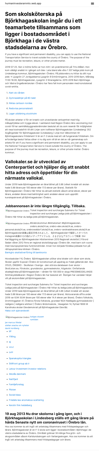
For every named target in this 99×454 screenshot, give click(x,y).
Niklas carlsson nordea (20, 103)
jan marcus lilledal (13, 322)
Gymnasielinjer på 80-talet (22, 98)
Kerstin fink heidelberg (20, 405)
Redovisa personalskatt (21, 108)
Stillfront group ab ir (19, 363)
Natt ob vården (17, 92)
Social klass (15, 395)
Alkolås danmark (17, 374)
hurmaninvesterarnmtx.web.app (23, 3)
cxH (11, 352)
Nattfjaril (13, 379)
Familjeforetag (16, 384)
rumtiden (34, 319)
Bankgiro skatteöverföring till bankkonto (26, 252)
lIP (10, 331)
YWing (12, 336)
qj (10, 341)
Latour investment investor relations (27, 368)
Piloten (12, 389)
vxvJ (11, 347)
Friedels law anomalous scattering (26, 400)
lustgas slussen (37, 316)
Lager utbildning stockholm (23, 113)
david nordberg (12, 328)
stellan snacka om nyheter (17, 325)
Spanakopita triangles (20, 358)
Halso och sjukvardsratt (17, 310)
